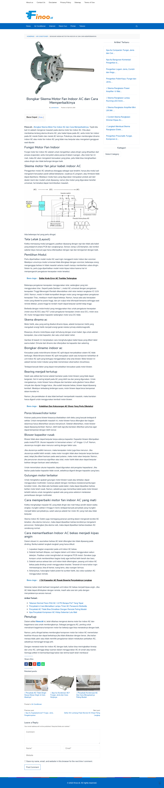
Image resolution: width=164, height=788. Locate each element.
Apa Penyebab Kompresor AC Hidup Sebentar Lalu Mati (53, 612)
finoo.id (39, 621)
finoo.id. (77, 782)
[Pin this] (34, 664)
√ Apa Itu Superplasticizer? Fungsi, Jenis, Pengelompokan (39, 712)
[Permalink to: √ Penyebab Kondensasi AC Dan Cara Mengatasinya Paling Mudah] (88, 683)
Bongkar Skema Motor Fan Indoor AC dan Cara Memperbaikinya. (61, 127)
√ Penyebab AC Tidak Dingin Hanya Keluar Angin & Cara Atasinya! (35, 695)
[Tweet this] (30, 664)
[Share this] (26, 664)
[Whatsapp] (43, 664)
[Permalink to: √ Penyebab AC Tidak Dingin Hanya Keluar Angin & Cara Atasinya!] (36, 683)
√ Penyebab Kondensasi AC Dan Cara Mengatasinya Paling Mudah (87, 695)
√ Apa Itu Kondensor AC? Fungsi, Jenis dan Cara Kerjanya (60, 695)
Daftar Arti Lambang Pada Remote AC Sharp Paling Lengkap (82, 712)
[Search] (137, 26)
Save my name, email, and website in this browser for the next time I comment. (59, 761)
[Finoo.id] (39, 14)
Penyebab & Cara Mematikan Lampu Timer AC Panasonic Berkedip (58, 606)
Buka (41, 117)
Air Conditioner (36, 704)
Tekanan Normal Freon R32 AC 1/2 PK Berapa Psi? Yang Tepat (56, 603)
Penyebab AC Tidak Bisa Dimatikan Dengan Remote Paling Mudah (58, 609)
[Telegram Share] (39, 664)
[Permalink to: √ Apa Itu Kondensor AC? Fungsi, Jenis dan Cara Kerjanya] (62, 683)
